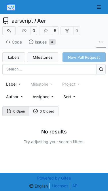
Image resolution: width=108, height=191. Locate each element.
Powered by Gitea (54, 178)
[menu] (70, 96)
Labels (14, 57)
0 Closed (47, 111)
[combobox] (13, 84)
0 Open (19, 111)
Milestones (43, 57)
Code (17, 42)
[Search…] (101, 69)
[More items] (101, 42)
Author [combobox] (12, 96)
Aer (41, 21)
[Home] (11, 7)
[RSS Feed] (9, 30)
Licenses (60, 185)
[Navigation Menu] (99, 7)
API (75, 185)
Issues (44, 42)
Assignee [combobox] (41, 96)
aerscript (22, 21)
